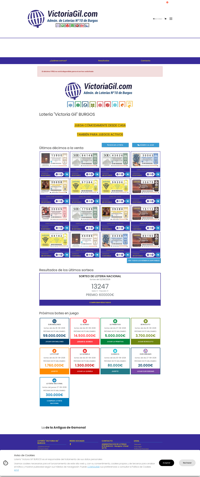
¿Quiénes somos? (44, 447)
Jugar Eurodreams (145, 371)
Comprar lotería (43, 449)
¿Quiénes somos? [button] (58, 60)
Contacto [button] (145, 60)
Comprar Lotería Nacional (54, 402)
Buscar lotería (116, 145)
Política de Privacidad (141, 449)
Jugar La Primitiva (115, 341)
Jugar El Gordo (85, 341)
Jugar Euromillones (54, 341)
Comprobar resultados (100, 302)
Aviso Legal (138, 447)
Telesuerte (137, 444)
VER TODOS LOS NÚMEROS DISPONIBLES (144, 260)
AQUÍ (16, 470)
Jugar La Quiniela (85, 371)
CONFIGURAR (93, 466)
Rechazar (187, 463)
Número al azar (146, 145)
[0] (166, 19)
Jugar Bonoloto (145, 341)
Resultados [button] (103, 60)
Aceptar (166, 463)
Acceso (158, 19)
